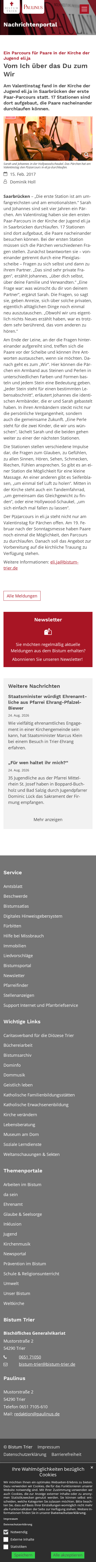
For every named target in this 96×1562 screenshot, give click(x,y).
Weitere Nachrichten (34, 686)
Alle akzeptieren (67, 1555)
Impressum (10, 1518)
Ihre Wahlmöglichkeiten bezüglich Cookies (48, 1472)
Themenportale (22, 1171)
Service (12, 872)
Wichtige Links (22, 1021)
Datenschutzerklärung (68, 1513)
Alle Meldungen (22, 596)
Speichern (23, 1555)
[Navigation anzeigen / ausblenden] (84, 9)
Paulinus (14, 1378)
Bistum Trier (19, 1320)
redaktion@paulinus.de (37, 1414)
